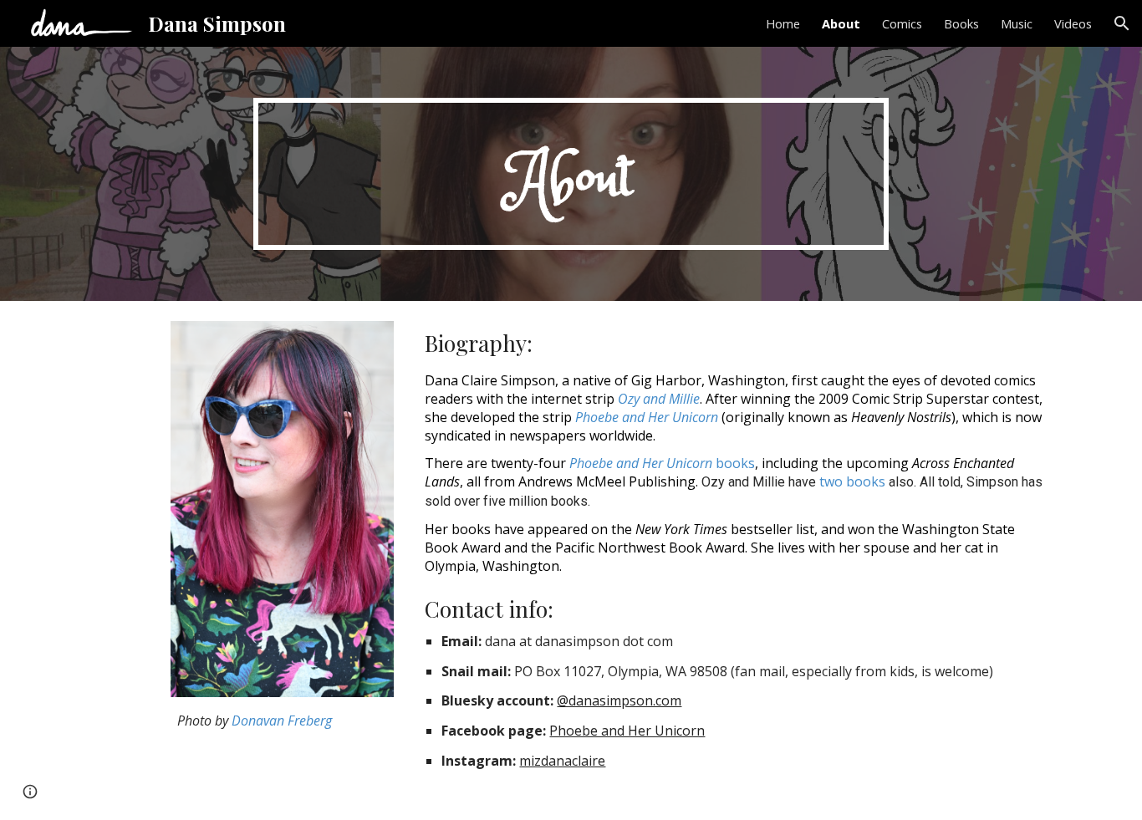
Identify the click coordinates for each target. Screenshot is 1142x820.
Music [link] (1016, 23)
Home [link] (783, 23)
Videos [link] (1073, 23)
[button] (1122, 23)
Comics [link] (902, 23)
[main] (571, 174)
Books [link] (961, 23)
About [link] (841, 23)
